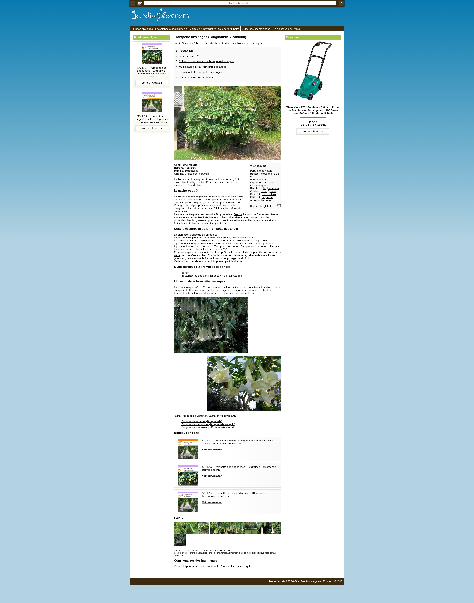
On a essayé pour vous (286, 28)
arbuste (215, 179)
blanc (264, 191)
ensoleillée (270, 182)
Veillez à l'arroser (184, 261)
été (264, 188)
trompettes (180, 293)
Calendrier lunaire (228, 28)
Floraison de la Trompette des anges (200, 72)
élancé (260, 170)
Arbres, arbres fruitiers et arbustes (214, 43)
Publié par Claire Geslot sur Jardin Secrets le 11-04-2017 (202, 550)
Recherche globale (261, 206)
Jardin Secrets (182, 43)
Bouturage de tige (191, 275)
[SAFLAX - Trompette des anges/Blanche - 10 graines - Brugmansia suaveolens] (151, 111)
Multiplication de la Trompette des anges (202, 66)
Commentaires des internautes (197, 77)
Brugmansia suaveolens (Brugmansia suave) (207, 427)
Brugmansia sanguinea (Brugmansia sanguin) (208, 424)
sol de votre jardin (188, 237)
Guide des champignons (256, 28)
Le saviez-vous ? (189, 56)
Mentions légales (311, 581)
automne (273, 188)
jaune (272, 191)
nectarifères (213, 293)
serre (177, 255)
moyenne (266, 173)
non (268, 200)
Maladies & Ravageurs (202, 28)
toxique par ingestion (223, 202)
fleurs (225, 217)
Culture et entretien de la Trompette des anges (206, 61)
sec (242, 237)
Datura (238, 214)
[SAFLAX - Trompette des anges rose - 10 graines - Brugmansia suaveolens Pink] (151, 64)
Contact (327, 581)
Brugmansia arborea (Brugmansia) (201, 421)
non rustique (269, 194)
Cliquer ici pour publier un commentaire (197, 566)
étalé (269, 170)
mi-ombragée (258, 185)
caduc (265, 179)
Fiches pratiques (143, 28)
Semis (185, 272)
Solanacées (191, 170)
